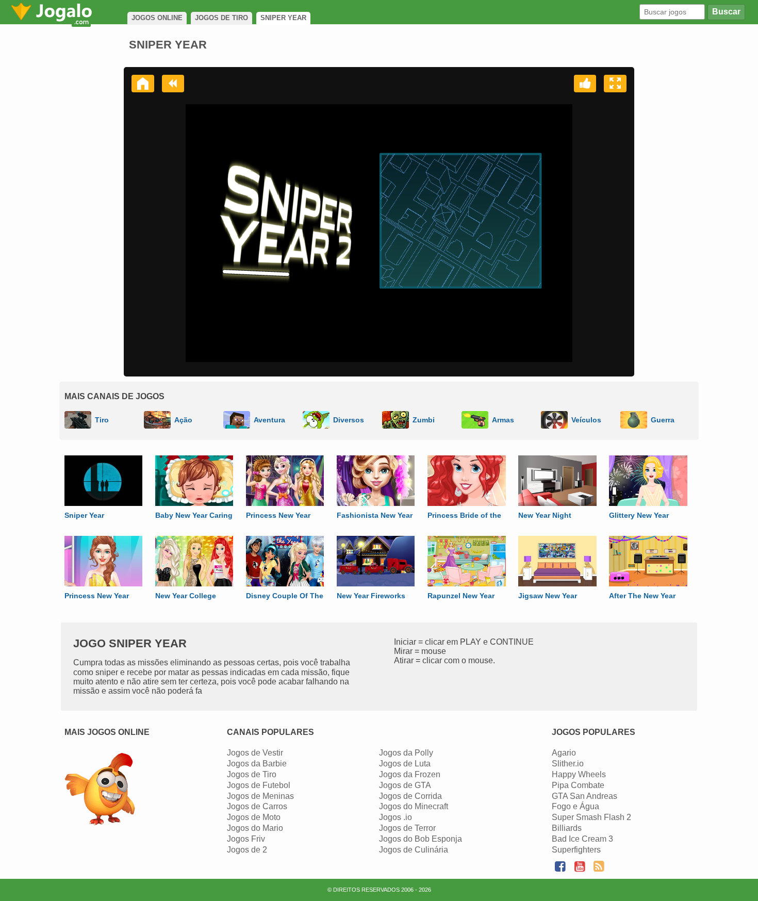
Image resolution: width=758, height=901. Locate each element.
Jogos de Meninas (260, 796)
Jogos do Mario (255, 828)
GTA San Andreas (584, 796)
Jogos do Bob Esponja (420, 838)
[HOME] (142, 83)
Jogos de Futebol (258, 785)
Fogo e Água (575, 806)
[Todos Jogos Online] (99, 790)
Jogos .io (395, 817)
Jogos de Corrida (410, 796)
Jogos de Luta (405, 763)
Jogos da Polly (406, 752)
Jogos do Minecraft (413, 806)
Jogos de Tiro (251, 774)
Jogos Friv (246, 838)
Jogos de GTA (405, 785)
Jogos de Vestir (255, 752)
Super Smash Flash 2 (591, 817)
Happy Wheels (579, 774)
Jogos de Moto (254, 817)
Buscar (726, 11)
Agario (564, 752)
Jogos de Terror (407, 828)
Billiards (567, 828)
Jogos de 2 (247, 849)
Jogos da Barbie (257, 763)
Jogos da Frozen (409, 774)
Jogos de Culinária (413, 849)
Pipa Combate (578, 785)
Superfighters (576, 849)
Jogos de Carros (257, 806)
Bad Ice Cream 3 (582, 838)
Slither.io (568, 763)
